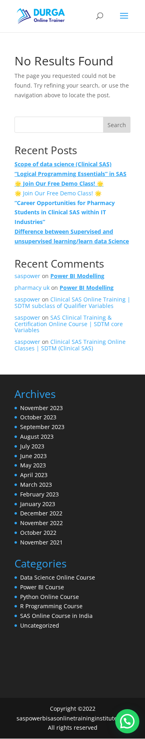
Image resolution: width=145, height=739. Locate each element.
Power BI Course (42, 587)
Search (117, 125)
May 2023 (33, 465)
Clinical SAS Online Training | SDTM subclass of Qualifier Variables (72, 302)
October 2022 (38, 532)
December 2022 (41, 513)
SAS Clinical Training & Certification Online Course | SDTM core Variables (68, 324)
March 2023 (36, 484)
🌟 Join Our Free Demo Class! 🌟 (58, 193)
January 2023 (37, 504)
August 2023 (37, 436)
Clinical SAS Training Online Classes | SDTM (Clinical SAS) (70, 345)
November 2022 (41, 523)
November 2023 (41, 408)
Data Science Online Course (57, 577)
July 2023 (32, 446)
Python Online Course (49, 597)
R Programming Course (51, 606)
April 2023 (34, 475)
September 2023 (42, 427)
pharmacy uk (32, 287)
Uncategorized (39, 625)
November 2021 (41, 542)
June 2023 (33, 456)
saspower (27, 276)
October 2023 (38, 417)
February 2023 (39, 494)
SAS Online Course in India (56, 616)
